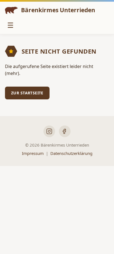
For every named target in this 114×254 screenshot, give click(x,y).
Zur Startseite (27, 92)
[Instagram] (49, 131)
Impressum (33, 153)
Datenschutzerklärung (71, 153)
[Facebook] (65, 131)
